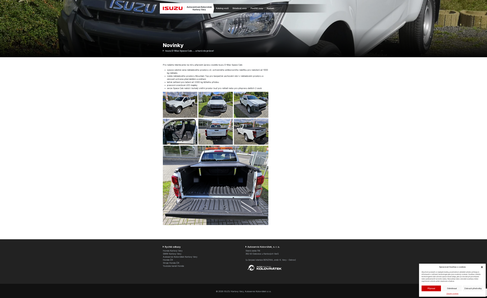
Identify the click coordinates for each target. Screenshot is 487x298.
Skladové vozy (239, 8)
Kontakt (270, 8)
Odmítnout (452, 288)
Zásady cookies (452, 294)
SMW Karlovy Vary (172, 253)
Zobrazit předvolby (473, 288)
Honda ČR (168, 260)
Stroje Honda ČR (171, 263)
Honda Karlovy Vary (172, 250)
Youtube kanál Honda (173, 266)
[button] (482, 267)
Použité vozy (257, 8)
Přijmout (431, 288)
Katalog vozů (222, 8)
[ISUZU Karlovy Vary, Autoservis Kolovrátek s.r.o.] (172, 8)
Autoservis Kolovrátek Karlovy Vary (180, 257)
